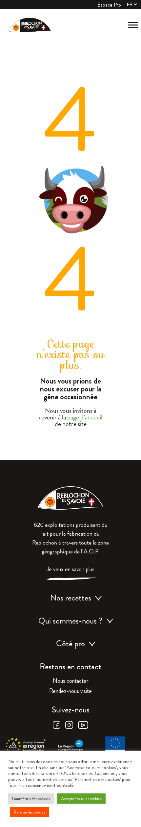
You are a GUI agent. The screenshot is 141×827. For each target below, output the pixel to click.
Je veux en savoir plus (70, 570)
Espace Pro (109, 5)
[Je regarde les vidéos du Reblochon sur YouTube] (83, 727)
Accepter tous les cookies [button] (81, 798)
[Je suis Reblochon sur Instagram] (69, 727)
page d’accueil (84, 417)
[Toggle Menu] (133, 25)
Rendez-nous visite (70, 691)
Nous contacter (71, 681)
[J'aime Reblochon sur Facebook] (57, 727)
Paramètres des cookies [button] (31, 798)
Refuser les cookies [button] (29, 812)
